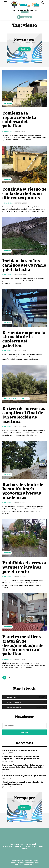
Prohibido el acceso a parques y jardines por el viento (24, 567)
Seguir (42, 702)
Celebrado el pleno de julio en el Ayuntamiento (24, 775)
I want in (24, 732)
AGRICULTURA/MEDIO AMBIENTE (16, 398)
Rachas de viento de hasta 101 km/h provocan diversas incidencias (22, 491)
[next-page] (19, 677)
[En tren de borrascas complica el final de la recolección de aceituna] (24, 384)
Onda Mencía (7, 131)
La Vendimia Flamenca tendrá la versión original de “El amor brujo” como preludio (21, 757)
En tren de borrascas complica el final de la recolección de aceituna (23, 415)
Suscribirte (40, 707)
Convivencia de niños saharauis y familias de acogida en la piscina (22, 782)
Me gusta (41, 697)
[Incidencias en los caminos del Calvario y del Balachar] (24, 236)
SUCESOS (7, 179)
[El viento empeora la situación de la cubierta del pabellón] (24, 308)
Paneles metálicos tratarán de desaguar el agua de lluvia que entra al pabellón (22, 645)
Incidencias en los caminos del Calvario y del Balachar (24, 265)
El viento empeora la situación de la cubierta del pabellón (24, 339)
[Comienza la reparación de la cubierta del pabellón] (24, 88)
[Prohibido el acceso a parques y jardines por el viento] (24, 538)
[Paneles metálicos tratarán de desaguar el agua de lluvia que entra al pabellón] (24, 612)
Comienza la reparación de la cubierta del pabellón (19, 119)
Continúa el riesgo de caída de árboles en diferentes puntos (24, 193)
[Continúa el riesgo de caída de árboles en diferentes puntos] (24, 164)
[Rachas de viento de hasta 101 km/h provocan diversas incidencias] (24, 459)
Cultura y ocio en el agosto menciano (19, 750)
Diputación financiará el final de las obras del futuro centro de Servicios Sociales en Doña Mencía (23, 767)
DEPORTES (8, 103)
